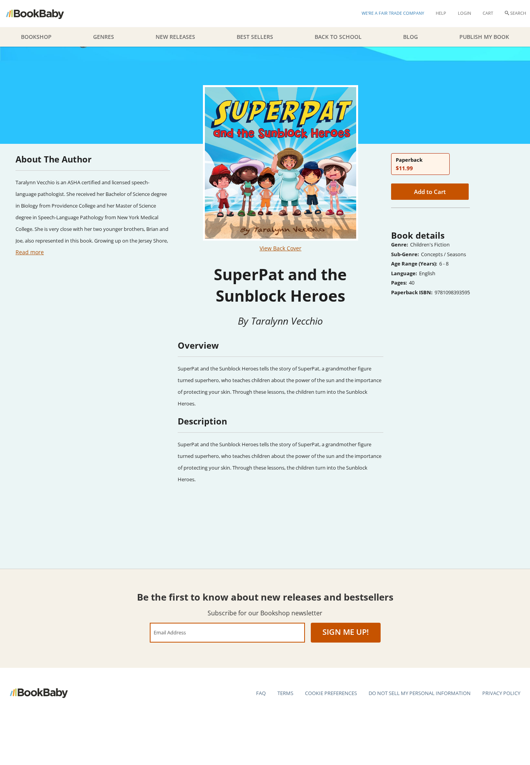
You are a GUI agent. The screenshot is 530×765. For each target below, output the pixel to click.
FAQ (261, 693)
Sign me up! (345, 632)
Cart (488, 13)
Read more (30, 252)
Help (441, 13)
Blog (410, 36)
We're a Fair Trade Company (393, 13)
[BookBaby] (42, 13)
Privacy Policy (501, 693)
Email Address (170, 632)
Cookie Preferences (331, 693)
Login (464, 13)
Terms (285, 693)
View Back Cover (280, 248)
